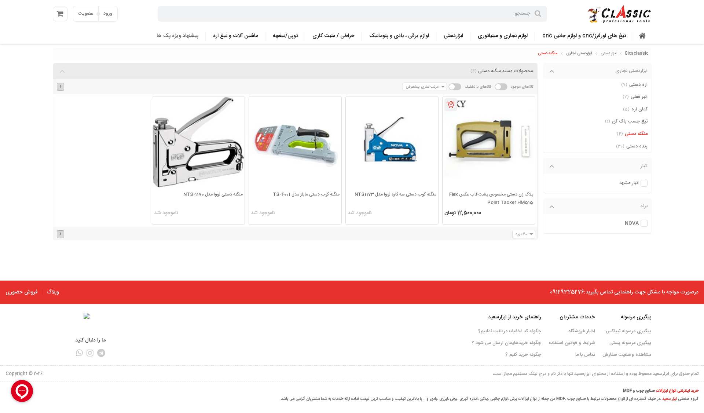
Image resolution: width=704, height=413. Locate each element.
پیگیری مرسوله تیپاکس (628, 331)
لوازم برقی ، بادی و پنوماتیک (399, 36)
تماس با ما (585, 355)
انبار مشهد (629, 183)
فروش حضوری (22, 292)
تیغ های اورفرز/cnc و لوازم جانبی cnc (584, 36)
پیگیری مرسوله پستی (630, 343)
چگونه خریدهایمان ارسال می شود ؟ (506, 343)
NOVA (632, 223)
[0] (60, 14)
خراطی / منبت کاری (333, 36)
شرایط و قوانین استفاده (572, 343)
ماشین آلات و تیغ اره (235, 36)
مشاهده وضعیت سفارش (626, 355)
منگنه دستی (547, 53)
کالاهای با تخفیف (478, 87)
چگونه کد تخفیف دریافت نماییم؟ (509, 331)
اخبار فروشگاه (581, 331)
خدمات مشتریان (577, 317)
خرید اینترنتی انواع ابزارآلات (677, 391)
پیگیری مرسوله (636, 317)
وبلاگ (53, 292)
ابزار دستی (608, 53)
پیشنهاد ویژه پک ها (177, 36)
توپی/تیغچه (285, 36)
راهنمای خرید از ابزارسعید (514, 317)
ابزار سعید (669, 399)
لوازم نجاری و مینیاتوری (503, 36)
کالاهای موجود (522, 87)
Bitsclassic (637, 53)
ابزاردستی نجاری (579, 53)
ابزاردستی (453, 36)
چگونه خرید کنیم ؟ (523, 355)
